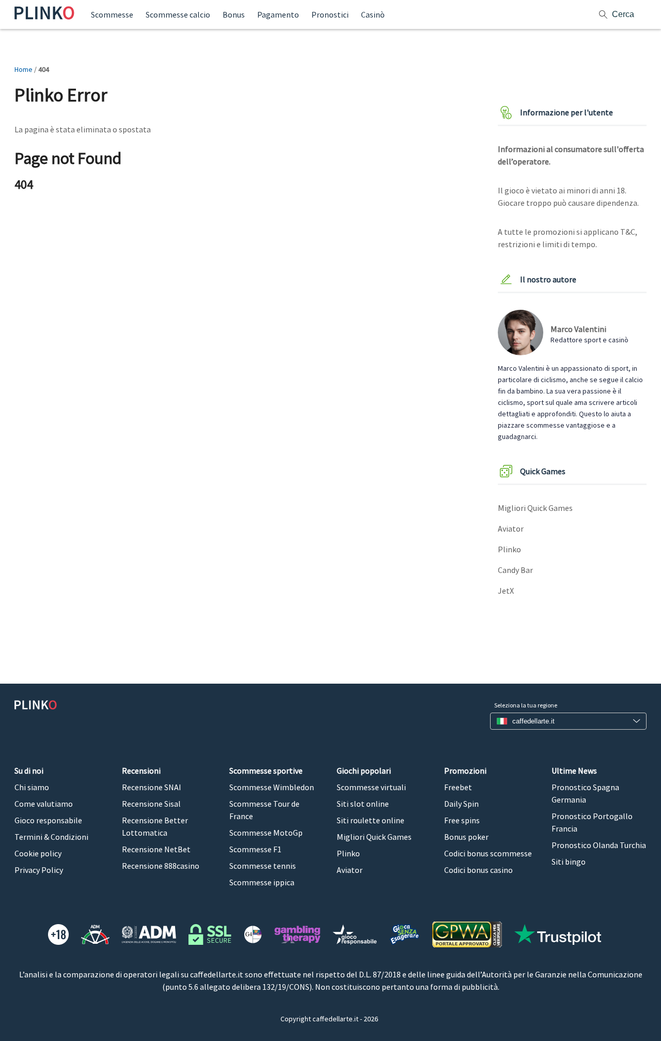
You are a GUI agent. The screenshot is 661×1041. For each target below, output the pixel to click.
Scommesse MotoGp (266, 832)
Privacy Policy (38, 870)
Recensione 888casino (160, 866)
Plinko (509, 549)
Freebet (458, 787)
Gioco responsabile (48, 820)
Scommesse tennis (262, 866)
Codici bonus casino (478, 870)
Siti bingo (569, 861)
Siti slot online (363, 803)
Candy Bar (515, 570)
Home (23, 69)
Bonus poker (466, 837)
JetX (506, 590)
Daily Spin (461, 803)
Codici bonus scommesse (488, 853)
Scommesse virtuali (371, 787)
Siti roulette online (370, 820)
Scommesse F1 (255, 849)
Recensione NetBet (156, 849)
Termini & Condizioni (51, 837)
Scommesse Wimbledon (271, 787)
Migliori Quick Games (535, 508)
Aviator (511, 528)
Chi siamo (31, 787)
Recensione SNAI (151, 787)
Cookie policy (37, 853)
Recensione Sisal (151, 803)
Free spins (462, 820)
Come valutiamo (43, 803)
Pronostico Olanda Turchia (599, 845)
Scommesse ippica (261, 882)
